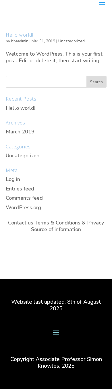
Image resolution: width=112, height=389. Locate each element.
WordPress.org (23, 207)
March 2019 (20, 131)
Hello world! (19, 35)
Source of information (56, 229)
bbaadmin (19, 41)
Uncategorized (71, 41)
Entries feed (20, 188)
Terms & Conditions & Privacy (69, 222)
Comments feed (24, 197)
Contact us (20, 222)
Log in (13, 179)
